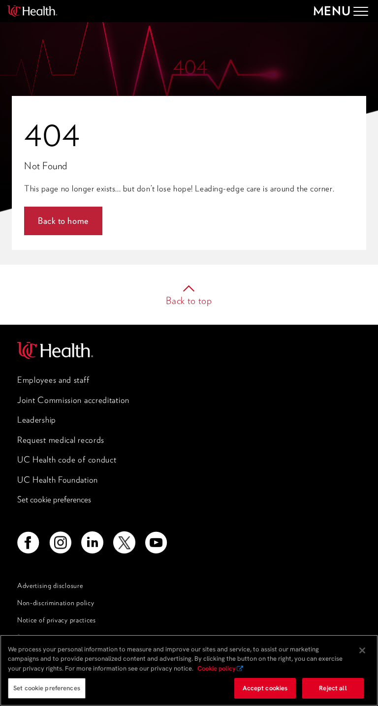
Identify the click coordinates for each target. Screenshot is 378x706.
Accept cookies (265, 688)
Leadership (36, 420)
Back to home (63, 220)
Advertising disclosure (50, 585)
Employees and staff (53, 380)
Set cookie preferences (54, 499)
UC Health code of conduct (67, 459)
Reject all (332, 688)
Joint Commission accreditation (73, 400)
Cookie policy (216, 668)
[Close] (362, 650)
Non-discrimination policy (55, 603)
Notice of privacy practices (56, 620)
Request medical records (60, 440)
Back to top (189, 301)
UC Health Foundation (57, 480)
